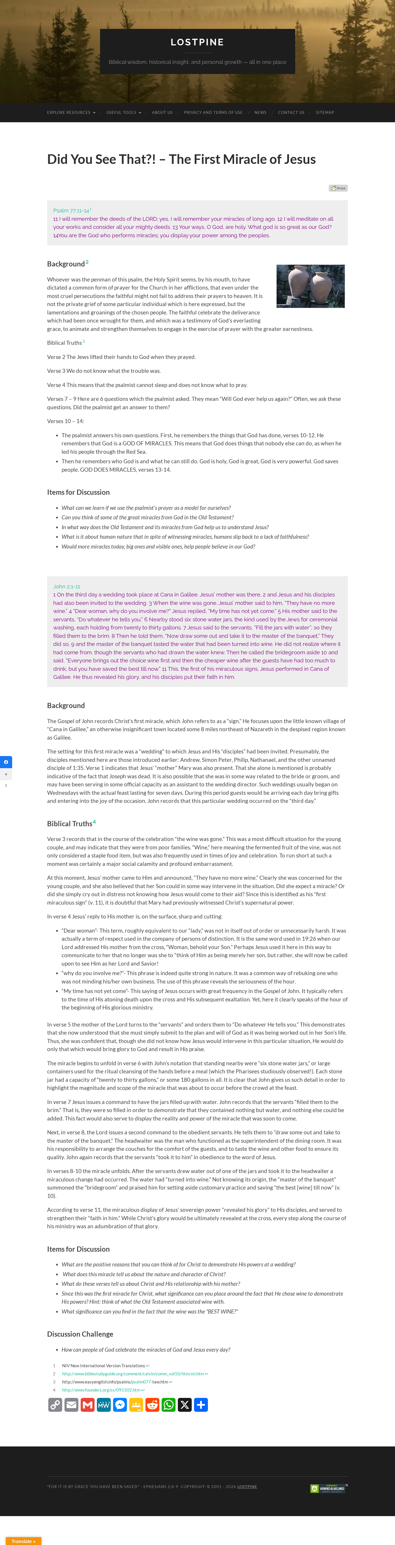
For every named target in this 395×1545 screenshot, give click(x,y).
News (260, 112)
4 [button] (94, 821)
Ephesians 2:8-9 (160, 1486)
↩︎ (148, 1365)
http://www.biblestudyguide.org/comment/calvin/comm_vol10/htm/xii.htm (133, 1373)
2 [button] (87, 262)
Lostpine (197, 42)
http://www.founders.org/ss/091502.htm (101, 1389)
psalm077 (141, 1381)
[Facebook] (6, 762)
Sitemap (325, 112)
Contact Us (291, 112)
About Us (162, 112)
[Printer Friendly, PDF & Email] (338, 188)
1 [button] (90, 209)
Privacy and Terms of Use (213, 112)
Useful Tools (121, 112)
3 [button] (83, 341)
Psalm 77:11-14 (71, 210)
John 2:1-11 (66, 586)
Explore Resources (69, 112)
